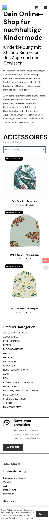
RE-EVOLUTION (10, 394)
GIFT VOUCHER (10, 361)
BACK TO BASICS (11, 341)
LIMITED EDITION (11, 386)
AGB (5, 485)
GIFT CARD (8, 357)
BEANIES (7, 345)
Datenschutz (9, 489)
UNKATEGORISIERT (12, 407)
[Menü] (45, 7)
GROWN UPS (9, 365)
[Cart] (36, 7)
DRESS (6, 353)
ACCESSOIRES (10, 336)
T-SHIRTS (7, 403)
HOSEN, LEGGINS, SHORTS (16, 369)
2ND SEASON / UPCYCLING (16, 332)
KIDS (5, 378)
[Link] (4, 7)
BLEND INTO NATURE (13, 349)
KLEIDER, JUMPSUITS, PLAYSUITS (18, 382)
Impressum (8, 493)
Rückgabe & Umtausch (14, 477)
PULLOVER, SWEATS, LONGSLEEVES (20, 390)
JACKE (6, 374)
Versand (7, 481)
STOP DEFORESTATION (14, 398)
